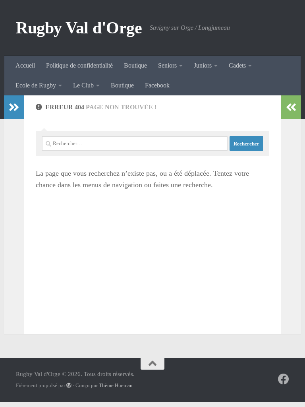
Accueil (25, 65)
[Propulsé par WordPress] (68, 385)
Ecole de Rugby (35, 85)
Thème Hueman (116, 385)
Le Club (83, 85)
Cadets (237, 65)
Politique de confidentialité (79, 65)
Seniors (167, 65)
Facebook (157, 85)
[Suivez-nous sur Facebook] (283, 379)
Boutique (135, 65)
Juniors (203, 65)
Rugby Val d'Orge (79, 28)
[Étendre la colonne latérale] (14, 107)
